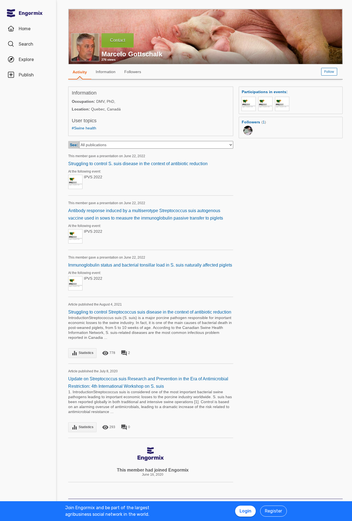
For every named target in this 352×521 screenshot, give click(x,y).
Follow (329, 72)
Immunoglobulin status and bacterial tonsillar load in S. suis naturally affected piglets (150, 265)
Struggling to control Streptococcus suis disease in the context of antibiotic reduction (149, 312)
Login (245, 511)
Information (106, 72)
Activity (80, 72)
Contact (117, 40)
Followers (132, 72)
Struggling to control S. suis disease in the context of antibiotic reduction (138, 163)
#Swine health (84, 128)
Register (273, 511)
